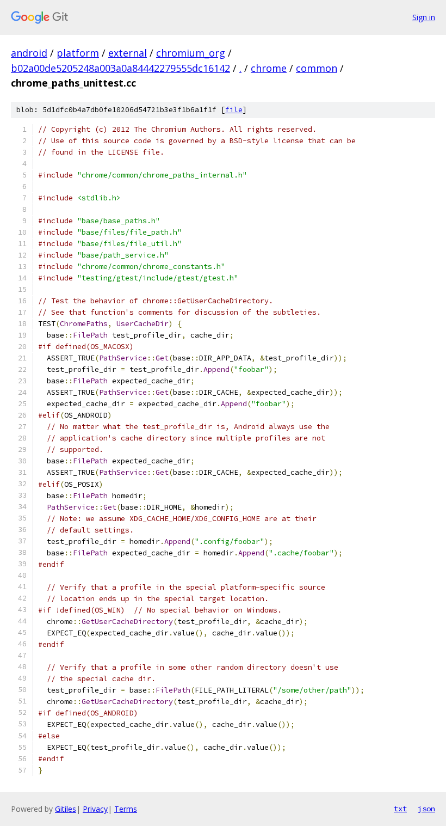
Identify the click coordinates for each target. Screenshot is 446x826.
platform (78, 52)
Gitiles (65, 809)
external (127, 52)
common (316, 68)
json (426, 808)
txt (400, 808)
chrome (269, 68)
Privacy (95, 809)
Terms (125, 809)
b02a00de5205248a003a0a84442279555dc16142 (120, 68)
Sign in (423, 17)
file (234, 109)
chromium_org (190, 52)
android (29, 52)
